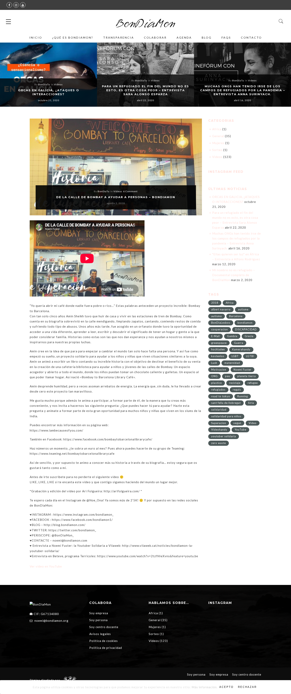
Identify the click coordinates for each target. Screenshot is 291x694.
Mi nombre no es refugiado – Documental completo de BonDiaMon (233, 275)
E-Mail (215, 336)
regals (237, 389)
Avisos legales (100, 634)
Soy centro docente (103, 627)
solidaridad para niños (226, 416)
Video (253, 423)
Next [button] (279, 75)
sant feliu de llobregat (226, 402)
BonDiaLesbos (220, 322)
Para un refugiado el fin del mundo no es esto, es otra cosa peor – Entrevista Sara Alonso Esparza (145, 90)
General (218, 136)
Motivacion (218, 369)
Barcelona (235, 316)
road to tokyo (220, 396)
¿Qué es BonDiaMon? (72, 37)
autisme (243, 309)
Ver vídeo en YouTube (46, 566)
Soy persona (98, 620)
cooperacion (219, 329)
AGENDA (184, 37)
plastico (216, 382)
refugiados (218, 389)
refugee (253, 382)
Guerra (238, 342)
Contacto (251, 37)
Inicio (35, 37)
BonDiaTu (44, 84)
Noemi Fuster (242, 369)
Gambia (232, 336)
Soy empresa (98, 613)
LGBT (235, 356)
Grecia (249, 336)
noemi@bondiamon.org (51, 620)
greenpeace (219, 342)
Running (242, 396)
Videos (58, 84)
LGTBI (250, 356)
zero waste (218, 443)
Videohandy (219, 429)
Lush (214, 362)
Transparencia (118, 37)
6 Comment (130, 191)
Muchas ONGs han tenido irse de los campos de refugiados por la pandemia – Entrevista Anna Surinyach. (242, 90)
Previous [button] (9, 75)
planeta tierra (246, 376)
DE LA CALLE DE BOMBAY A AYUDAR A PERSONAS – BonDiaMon (115, 197)
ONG (214, 376)
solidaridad (218, 409)
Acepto (226, 686)
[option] (48, 74)
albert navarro (221, 309)
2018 (214, 302)
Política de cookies (103, 641)
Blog (207, 37)
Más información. (205, 687)
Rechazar (247, 686)
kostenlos (217, 356)
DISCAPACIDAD (246, 329)
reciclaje (234, 382)
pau (227, 376)
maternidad (232, 362)
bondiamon (245, 322)
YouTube (240, 429)
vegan (237, 423)
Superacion (218, 423)
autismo (216, 316)
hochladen (218, 349)
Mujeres (218, 143)
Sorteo (217, 150)
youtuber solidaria (223, 436)
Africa (217, 129)
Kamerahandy (241, 349)
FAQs (226, 37)
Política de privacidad (105, 647)
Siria (251, 402)
